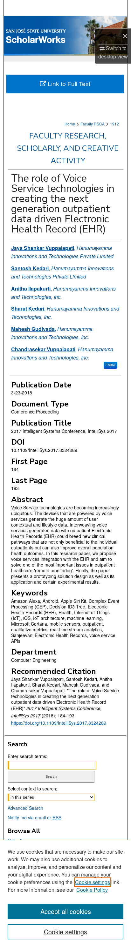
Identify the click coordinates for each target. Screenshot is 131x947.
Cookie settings (92, 882)
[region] (65, 893)
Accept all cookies (65, 911)
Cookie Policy (92, 889)
